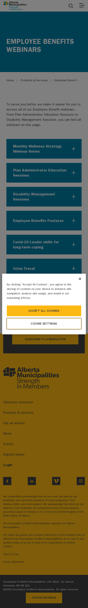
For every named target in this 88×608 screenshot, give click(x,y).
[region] (44, 304)
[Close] (80, 278)
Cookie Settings (44, 323)
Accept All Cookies (43, 311)
